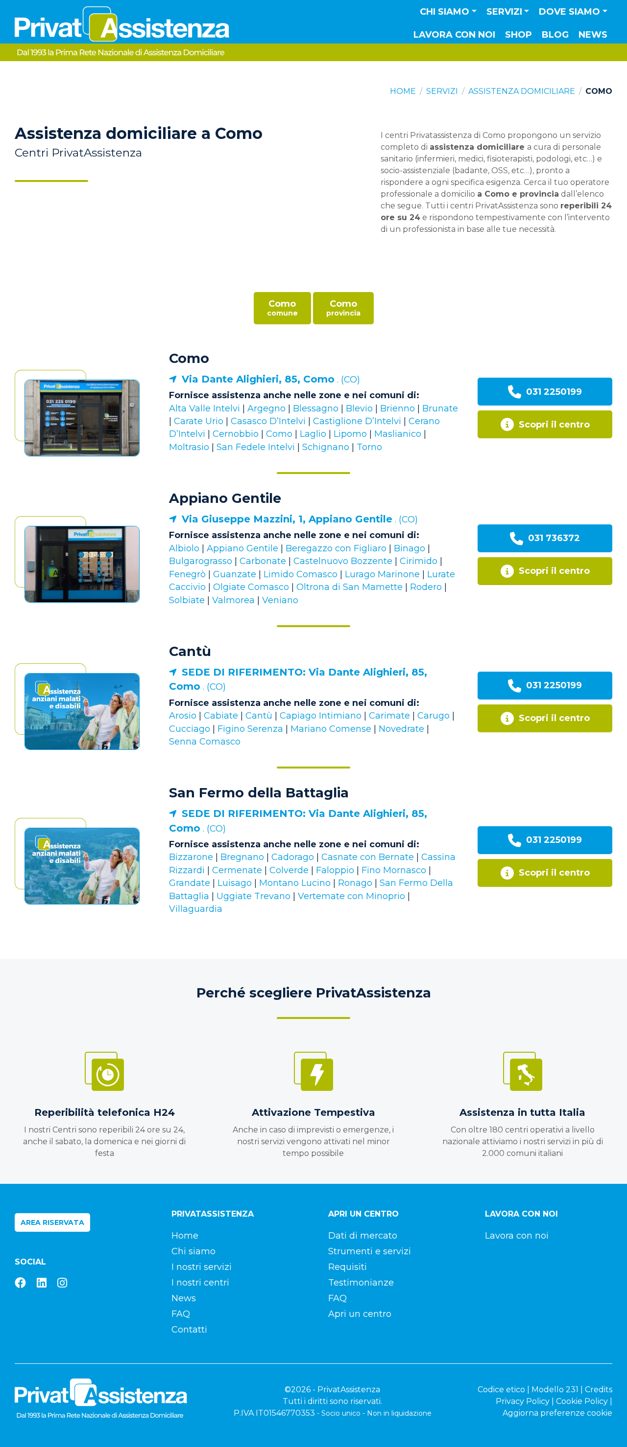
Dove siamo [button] (569, 11)
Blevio (359, 408)
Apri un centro (359, 1314)
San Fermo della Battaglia (259, 793)
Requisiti (347, 1267)
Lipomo (350, 434)
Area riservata (52, 1222)
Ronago (355, 883)
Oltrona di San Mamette (349, 587)
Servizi (442, 91)
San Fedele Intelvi (256, 447)
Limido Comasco (301, 574)
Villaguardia (195, 909)
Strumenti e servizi (369, 1251)
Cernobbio (236, 434)
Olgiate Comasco (251, 587)
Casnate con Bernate (367, 857)
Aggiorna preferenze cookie (557, 1413)
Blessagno (315, 408)
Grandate (189, 883)
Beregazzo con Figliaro (336, 548)
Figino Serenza (250, 729)
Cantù (190, 651)
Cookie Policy (582, 1401)
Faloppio (335, 870)
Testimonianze (361, 1282)
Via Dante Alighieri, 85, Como (258, 379)
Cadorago (292, 857)
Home (403, 91)
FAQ (180, 1314)
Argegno (266, 408)
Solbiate (187, 600)
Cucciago (189, 729)
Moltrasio (189, 447)
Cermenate (237, 870)
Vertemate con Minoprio (351, 896)
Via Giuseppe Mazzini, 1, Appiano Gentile (287, 519)
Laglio (313, 434)
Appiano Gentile (225, 498)
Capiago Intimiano (321, 715)
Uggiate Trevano (253, 896)
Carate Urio (198, 421)
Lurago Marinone (382, 574)
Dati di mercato (362, 1235)
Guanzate (234, 574)
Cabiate (221, 715)
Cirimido (418, 561)
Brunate (440, 408)
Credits (598, 1389)
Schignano (325, 447)
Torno (369, 447)
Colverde (289, 870)
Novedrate (401, 729)
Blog (555, 34)
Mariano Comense (330, 729)
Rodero (426, 587)
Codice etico (501, 1389)
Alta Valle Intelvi (204, 408)
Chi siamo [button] (444, 11)
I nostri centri (200, 1282)
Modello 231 (555, 1389)
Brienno (397, 408)
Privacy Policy (523, 1401)
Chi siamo (193, 1251)
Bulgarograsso (200, 561)
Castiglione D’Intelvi (357, 421)
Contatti (189, 1329)
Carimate (389, 715)
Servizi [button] (504, 11)
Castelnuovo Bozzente (342, 561)
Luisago (234, 883)
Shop (518, 34)
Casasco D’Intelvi (268, 421)
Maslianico (397, 434)
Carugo (433, 715)
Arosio (182, 715)
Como (189, 358)
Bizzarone (191, 857)
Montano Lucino (295, 883)
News (593, 34)
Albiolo (184, 548)
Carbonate (263, 561)
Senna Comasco (205, 741)
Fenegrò (187, 574)
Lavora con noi (454, 34)
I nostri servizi (201, 1267)
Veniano (280, 600)
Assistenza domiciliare (521, 91)
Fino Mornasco (394, 870)
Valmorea (233, 600)
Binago (409, 548)
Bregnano (242, 857)
